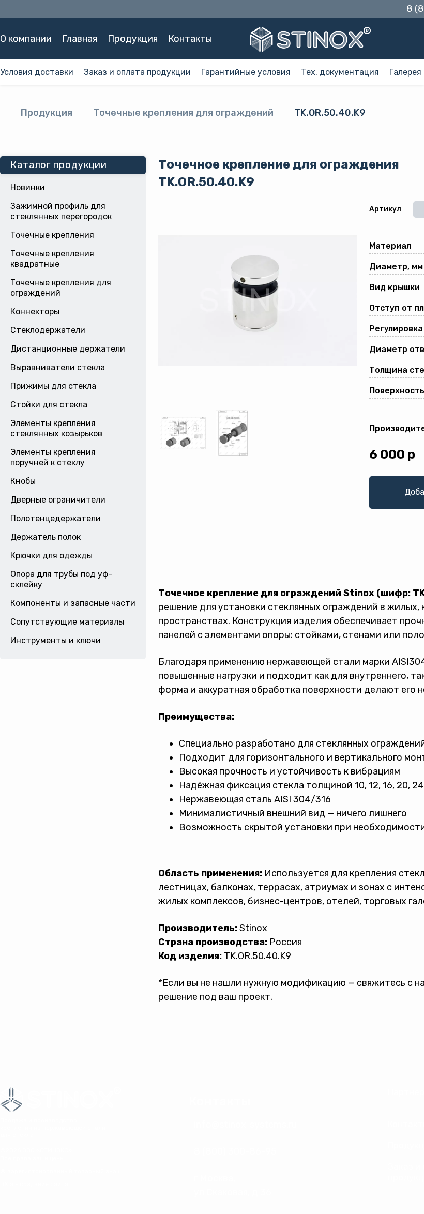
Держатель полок (45, 537)
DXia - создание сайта (34, 1184)
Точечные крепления (52, 235)
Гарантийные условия (246, 72)
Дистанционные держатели (67, 349)
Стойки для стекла (48, 404)
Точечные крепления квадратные (52, 259)
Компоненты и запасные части (72, 603)
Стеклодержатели (47, 330)
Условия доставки (36, 72)
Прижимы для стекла (53, 386)
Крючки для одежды (51, 555)
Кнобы (23, 481)
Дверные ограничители (57, 500)
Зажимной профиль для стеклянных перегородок (61, 211)
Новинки (27, 187)
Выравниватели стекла (57, 367)
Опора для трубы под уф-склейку (61, 579)
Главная (79, 38)
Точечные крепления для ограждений (183, 112)
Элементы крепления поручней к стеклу (53, 457)
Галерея (405, 72)
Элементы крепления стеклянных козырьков (56, 428)
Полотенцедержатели (55, 518)
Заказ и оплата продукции (137, 72)
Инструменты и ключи (55, 640)
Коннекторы (34, 311)
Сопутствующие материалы (67, 622)
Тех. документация (340, 72)
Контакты (190, 38)
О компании (26, 38)
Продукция (133, 38)
